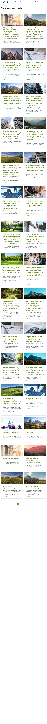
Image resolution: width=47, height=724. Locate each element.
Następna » (26, 504)
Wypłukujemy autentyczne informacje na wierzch (18, 2)
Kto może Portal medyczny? (11, 458)
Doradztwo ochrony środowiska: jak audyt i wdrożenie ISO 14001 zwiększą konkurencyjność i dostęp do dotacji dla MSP (12, 402)
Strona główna (42, 2)
